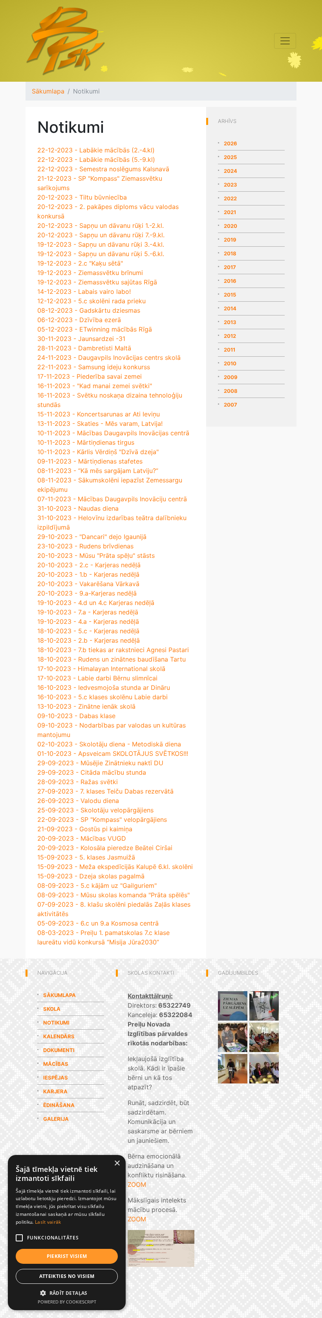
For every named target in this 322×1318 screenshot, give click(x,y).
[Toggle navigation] (285, 41)
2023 (230, 184)
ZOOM (137, 1184)
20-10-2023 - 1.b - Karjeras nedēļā (88, 574)
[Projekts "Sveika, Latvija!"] (264, 1037)
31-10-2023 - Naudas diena (78, 508)
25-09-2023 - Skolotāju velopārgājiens (95, 810)
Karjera (55, 1091)
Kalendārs (59, 1036)
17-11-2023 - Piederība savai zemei (89, 376)
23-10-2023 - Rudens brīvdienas (85, 546)
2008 (231, 391)
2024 (230, 171)
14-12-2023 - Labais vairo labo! (84, 291)
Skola (51, 1009)
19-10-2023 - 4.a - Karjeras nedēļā (88, 621)
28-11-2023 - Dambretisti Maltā (84, 348)
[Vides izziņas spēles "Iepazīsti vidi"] (232, 1037)
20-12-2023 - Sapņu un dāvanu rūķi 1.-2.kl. (100, 225)
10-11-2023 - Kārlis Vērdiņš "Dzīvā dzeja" (98, 452)
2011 (229, 349)
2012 (230, 336)
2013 (230, 322)
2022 (230, 198)
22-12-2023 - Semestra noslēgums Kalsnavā (103, 169)
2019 (230, 239)
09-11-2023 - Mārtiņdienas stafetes (90, 461)
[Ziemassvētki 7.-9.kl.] (264, 1068)
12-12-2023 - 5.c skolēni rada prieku (91, 301)
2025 (230, 157)
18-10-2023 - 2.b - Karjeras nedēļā (88, 640)
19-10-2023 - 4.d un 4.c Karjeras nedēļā (95, 603)
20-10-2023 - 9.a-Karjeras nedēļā (87, 593)
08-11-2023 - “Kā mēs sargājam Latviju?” (97, 471)
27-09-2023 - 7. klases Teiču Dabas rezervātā (105, 791)
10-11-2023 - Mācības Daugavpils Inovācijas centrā (113, 433)
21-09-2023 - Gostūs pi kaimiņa (84, 829)
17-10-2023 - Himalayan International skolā (101, 669)
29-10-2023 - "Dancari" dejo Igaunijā (91, 537)
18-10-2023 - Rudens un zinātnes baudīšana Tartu (111, 659)
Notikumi (56, 1022)
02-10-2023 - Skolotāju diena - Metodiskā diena (109, 744)
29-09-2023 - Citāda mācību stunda (91, 772)
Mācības (55, 1064)
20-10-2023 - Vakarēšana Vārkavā (88, 584)
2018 (230, 253)
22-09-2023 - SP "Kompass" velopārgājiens (102, 819)
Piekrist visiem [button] (67, 1256)
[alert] (67, 1232)
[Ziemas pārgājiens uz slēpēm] (232, 1005)
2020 (230, 226)
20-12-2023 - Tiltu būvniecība (82, 197)
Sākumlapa (48, 91)
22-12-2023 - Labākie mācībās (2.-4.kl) (96, 150)
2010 (230, 363)
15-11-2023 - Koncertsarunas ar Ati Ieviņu (98, 414)
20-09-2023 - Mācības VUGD (81, 838)
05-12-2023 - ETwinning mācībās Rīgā (94, 329)
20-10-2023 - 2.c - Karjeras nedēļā (89, 565)
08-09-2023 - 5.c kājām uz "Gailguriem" (97, 885)
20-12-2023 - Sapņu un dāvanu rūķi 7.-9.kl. (101, 235)
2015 (230, 294)
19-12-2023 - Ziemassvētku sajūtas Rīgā (97, 282)
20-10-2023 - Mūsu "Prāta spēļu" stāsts (96, 555)
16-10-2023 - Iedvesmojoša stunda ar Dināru (103, 687)
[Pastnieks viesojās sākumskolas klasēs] (232, 1068)
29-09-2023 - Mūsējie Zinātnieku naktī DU (100, 763)
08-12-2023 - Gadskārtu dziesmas (88, 310)
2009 (231, 377)
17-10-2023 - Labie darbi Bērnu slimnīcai (97, 678)
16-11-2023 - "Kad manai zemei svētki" (94, 386)
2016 (230, 281)
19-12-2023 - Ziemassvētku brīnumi (90, 273)
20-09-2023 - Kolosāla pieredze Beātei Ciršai (104, 848)
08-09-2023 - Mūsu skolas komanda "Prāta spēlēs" (113, 895)
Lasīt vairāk (48, 1222)
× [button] (117, 1163)
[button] (67, 1293)
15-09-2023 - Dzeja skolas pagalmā (91, 876)
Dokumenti (59, 1050)
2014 (230, 308)
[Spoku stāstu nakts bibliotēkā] (264, 1005)
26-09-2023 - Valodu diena (78, 801)
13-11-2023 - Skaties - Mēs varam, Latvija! (100, 423)
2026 (230, 143)
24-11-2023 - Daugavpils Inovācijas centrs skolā (109, 357)
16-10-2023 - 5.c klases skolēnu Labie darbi (102, 697)
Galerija (56, 1119)
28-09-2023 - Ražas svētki (77, 782)
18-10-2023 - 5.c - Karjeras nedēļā (88, 631)
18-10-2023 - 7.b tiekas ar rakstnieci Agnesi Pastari (113, 650)
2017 (230, 267)
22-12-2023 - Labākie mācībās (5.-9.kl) (96, 159)
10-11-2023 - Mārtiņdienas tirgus (85, 442)
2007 (230, 404)
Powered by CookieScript (67, 1302)
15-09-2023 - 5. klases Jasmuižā (86, 857)
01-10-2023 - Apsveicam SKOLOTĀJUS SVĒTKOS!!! (112, 753)
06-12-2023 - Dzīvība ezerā (79, 320)
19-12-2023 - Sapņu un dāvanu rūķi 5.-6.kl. (100, 254)
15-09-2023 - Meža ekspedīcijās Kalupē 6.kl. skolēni (115, 867)
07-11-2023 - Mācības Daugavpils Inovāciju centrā (112, 499)
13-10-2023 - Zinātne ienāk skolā (86, 706)
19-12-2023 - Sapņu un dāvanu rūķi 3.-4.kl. (100, 244)
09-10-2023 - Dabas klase (76, 716)
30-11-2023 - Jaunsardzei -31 (81, 339)
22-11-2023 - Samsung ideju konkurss (93, 367)
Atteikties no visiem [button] (67, 1276)
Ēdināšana (59, 1105)
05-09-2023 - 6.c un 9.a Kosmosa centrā (98, 923)
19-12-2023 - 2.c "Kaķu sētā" (80, 263)
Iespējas (55, 1077)
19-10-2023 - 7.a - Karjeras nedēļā (87, 612)
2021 (230, 212)
